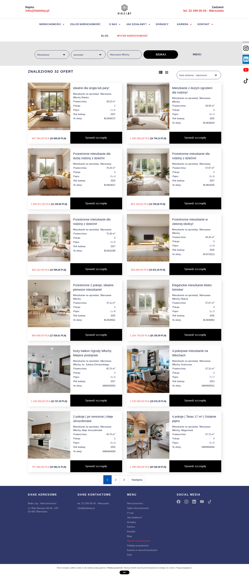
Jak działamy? (136, 24)
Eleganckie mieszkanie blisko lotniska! (192, 287)
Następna (137, 479)
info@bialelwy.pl (37, 10)
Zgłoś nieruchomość (85, 24)
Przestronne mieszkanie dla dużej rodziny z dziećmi (91, 156)
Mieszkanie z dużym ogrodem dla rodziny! (192, 90)
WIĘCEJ (197, 54)
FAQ (129, 554)
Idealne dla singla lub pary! (91, 88)
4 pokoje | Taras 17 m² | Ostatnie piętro (194, 419)
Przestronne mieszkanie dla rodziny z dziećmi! (191, 156)
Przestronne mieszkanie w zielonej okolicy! (190, 221)
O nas (113, 24)
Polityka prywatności (138, 545)
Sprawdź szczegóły (96, 137)
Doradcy (162, 24)
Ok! (124, 572)
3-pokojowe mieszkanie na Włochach (190, 353)
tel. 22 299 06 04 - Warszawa (203, 10)
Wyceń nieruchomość (132, 35)
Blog (104, 35)
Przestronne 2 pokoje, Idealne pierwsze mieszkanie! (93, 287)
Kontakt (204, 24)
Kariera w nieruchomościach (142, 550)
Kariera (182, 24)
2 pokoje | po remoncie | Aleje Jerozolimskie (93, 419)
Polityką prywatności (115, 568)
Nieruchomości (50, 24)
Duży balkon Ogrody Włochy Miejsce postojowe (92, 353)
